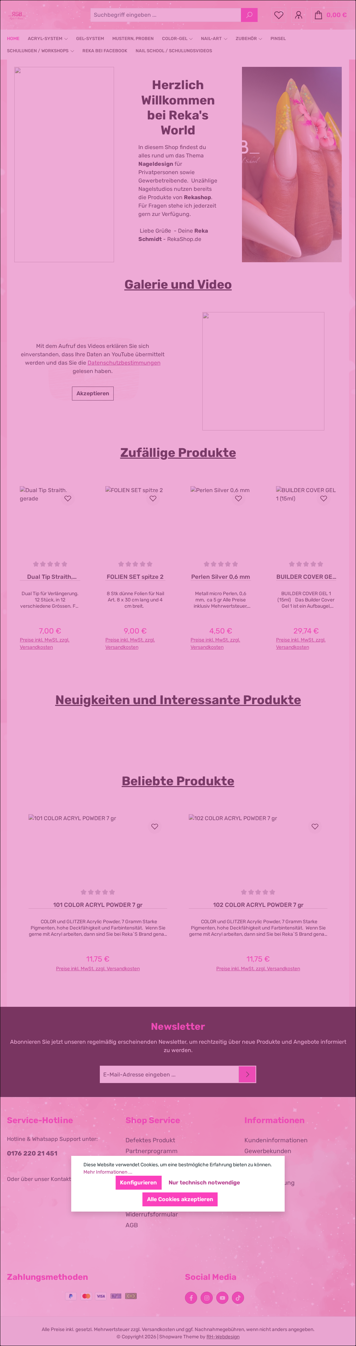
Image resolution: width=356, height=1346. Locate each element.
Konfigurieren (138, 1182)
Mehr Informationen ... (107, 1172)
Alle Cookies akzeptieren (180, 1199)
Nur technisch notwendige (204, 1182)
